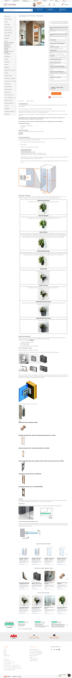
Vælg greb (52, 55)
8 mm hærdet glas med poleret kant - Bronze (24, 608)
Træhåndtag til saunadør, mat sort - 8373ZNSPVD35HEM (31, 486)
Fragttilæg (6, 114)
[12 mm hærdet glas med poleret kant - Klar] (62, 600)
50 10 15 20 (15, 668)
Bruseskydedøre (7, 46)
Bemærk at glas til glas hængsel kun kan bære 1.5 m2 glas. (59, 52)
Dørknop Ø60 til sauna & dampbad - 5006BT (28, 422)
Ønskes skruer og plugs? (55, 77)
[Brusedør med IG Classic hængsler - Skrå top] (62, 551)
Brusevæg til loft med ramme (49, 608)
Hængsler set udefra (54, 46)
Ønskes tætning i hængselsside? (57, 66)
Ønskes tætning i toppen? (56, 59)
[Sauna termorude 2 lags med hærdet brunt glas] (24, 576)
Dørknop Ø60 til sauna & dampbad (62, 583)
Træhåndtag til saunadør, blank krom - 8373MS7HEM (30, 473)
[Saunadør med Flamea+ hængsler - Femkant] (24, 551)
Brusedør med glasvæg (9, 42)
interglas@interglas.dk (10, 669)
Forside (23, 19)
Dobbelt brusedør (7, 43)
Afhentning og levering (34, 649)
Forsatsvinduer (7, 92)
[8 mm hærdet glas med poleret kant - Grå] (37, 600)
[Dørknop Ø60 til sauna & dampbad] (62, 576)
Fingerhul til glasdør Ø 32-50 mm (49, 583)
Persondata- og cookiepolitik (35, 654)
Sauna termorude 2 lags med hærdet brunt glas (24, 583)
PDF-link (32, 340)
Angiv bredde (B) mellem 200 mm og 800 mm (59, 28)
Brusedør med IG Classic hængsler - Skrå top (62, 558)
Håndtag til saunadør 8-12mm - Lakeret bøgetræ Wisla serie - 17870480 (34, 448)
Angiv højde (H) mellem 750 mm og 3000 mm (59, 35)
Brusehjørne (6, 45)
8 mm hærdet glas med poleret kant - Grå (37, 608)
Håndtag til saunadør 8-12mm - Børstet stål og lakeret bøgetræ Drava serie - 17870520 (37, 435)
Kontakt (5, 650)
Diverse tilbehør (7, 53)
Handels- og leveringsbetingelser (36, 652)
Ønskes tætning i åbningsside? (57, 71)
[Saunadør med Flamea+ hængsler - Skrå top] (37, 551)
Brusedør (6, 41)
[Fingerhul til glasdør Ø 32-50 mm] (49, 576)
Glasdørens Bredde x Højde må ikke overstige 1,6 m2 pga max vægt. (58, 30)
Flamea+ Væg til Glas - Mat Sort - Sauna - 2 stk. (37, 583)
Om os (5, 649)
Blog (5, 652)
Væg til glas (21, 132)
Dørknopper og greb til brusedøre (8, 52)
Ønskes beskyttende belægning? (57, 43)
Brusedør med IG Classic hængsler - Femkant (49, 558)
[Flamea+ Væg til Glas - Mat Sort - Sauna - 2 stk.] (37, 576)
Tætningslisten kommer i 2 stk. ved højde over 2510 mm (58, 68)
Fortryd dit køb (6, 655)
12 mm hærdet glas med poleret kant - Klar (62, 608)
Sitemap (5, 654)
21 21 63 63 (14, 666)
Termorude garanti (33, 655)
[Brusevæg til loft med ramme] (49, 600)
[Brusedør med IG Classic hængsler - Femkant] (49, 551)
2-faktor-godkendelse (34, 658)
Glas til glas (21, 134)
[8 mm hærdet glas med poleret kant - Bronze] (24, 600)
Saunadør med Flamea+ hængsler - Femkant (24, 558)
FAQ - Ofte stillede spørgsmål (35, 650)
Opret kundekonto (33, 660)
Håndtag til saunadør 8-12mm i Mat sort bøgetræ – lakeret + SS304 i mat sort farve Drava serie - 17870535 (41, 460)
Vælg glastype (53, 39)
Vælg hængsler (53, 50)
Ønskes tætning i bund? (55, 62)
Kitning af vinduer (8, 100)
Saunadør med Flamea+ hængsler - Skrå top (37, 558)
